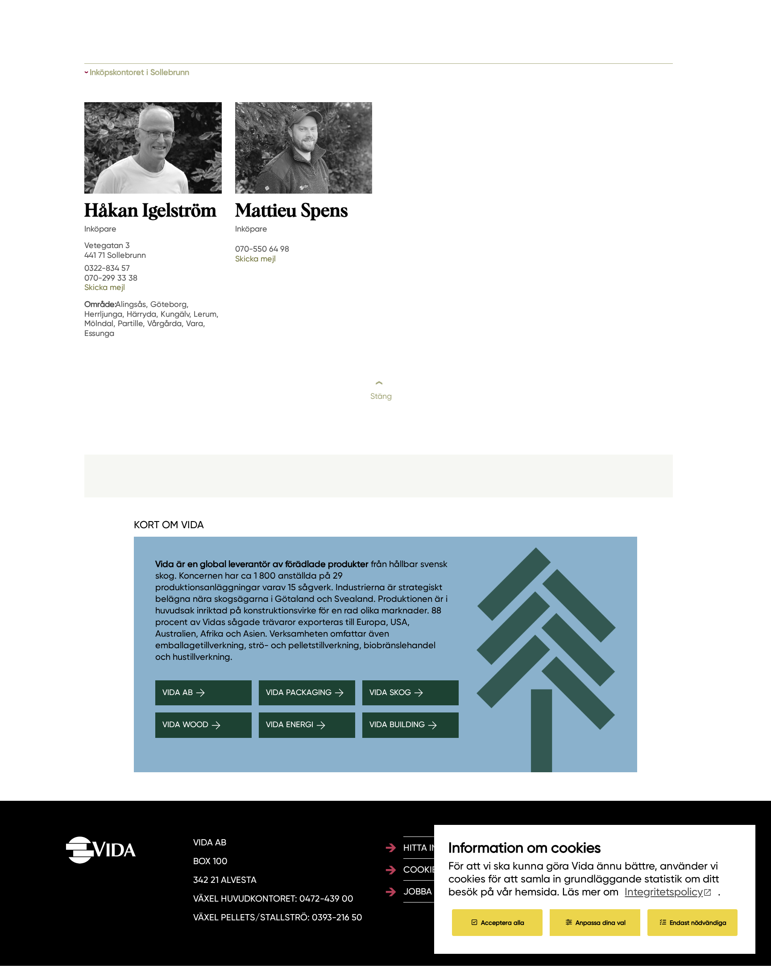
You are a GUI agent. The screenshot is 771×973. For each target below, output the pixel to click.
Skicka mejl (104, 287)
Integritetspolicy (664, 891)
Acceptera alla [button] (502, 922)
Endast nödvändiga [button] (698, 922)
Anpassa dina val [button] (601, 922)
